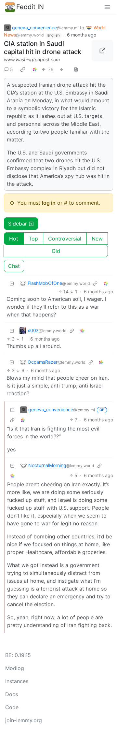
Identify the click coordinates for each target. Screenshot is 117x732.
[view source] (76, 69)
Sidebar (17, 223)
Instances (16, 681)
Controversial (64, 238)
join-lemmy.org (23, 720)
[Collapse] (11, 283)
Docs (11, 694)
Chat (14, 266)
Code (12, 707)
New (97, 238)
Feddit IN (30, 7)
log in (49, 202)
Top (33, 238)
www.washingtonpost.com (32, 59)
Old (56, 251)
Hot (13, 238)
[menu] (107, 7)
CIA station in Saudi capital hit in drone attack (42, 48)
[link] (23, 69)
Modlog (14, 668)
